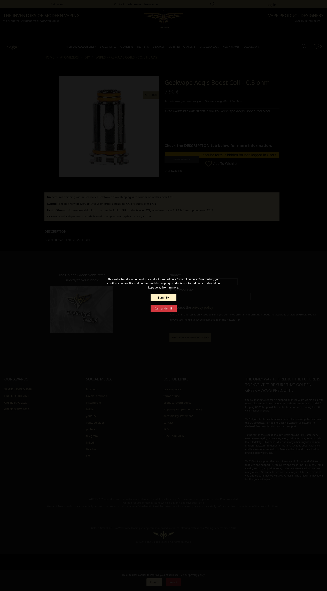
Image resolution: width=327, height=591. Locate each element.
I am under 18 (164, 308)
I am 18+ (163, 297)
